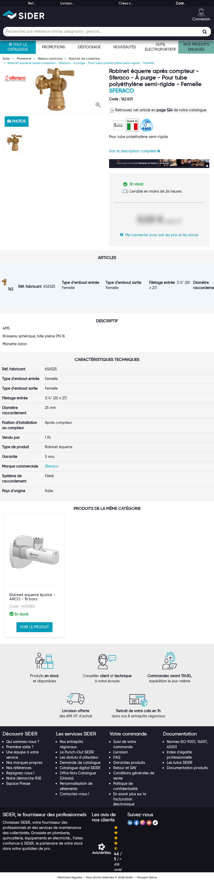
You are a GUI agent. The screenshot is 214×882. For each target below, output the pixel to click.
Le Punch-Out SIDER (77, 752)
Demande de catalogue (80, 762)
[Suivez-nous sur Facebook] (136, 823)
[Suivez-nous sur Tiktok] (155, 823)
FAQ (116, 757)
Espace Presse (18, 783)
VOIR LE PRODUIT (34, 627)
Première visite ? (20, 747)
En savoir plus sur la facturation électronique (129, 799)
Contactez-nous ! (74, 794)
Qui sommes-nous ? (22, 741)
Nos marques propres (24, 762)
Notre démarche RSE (23, 778)
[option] (55, 89)
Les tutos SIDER (179, 762)
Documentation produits (187, 767)
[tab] (27, 734)
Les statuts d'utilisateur (79, 757)
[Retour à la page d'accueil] (23, 14)
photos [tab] (18, 121)
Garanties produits (129, 762)
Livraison (120, 752)
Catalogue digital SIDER (80, 767)
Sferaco (121, 90)
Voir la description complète (133, 151)
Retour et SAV (124, 767)
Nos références (18, 767)
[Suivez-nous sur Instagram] (142, 823)
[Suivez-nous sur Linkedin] (130, 823)
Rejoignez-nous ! (20, 773)
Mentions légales (69, 877)
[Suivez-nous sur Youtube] (149, 823)
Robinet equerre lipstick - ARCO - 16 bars (32, 597)
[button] (98, 105)
